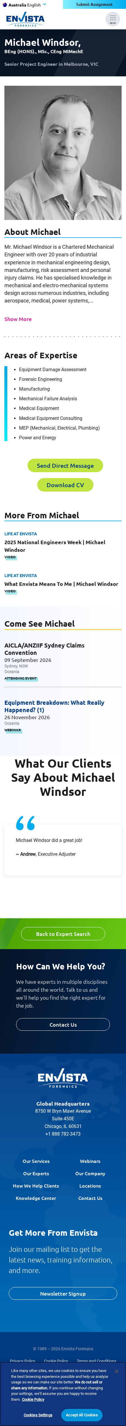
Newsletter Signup (63, 1293)
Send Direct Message (65, 465)
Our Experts (36, 1173)
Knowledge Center (36, 1198)
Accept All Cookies (82, 1415)
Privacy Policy (22, 1361)
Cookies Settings (38, 1415)
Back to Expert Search (63, 933)
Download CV (65, 485)
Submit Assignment (94, 4)
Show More (18, 318)
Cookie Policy (56, 1361)
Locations (90, 1185)
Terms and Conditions (96, 1361)
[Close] (116, 1371)
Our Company (90, 1173)
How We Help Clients (36, 1185)
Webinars (90, 1161)
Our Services (36, 1161)
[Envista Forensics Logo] (63, 1078)
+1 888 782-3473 (63, 1134)
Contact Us (63, 1024)
